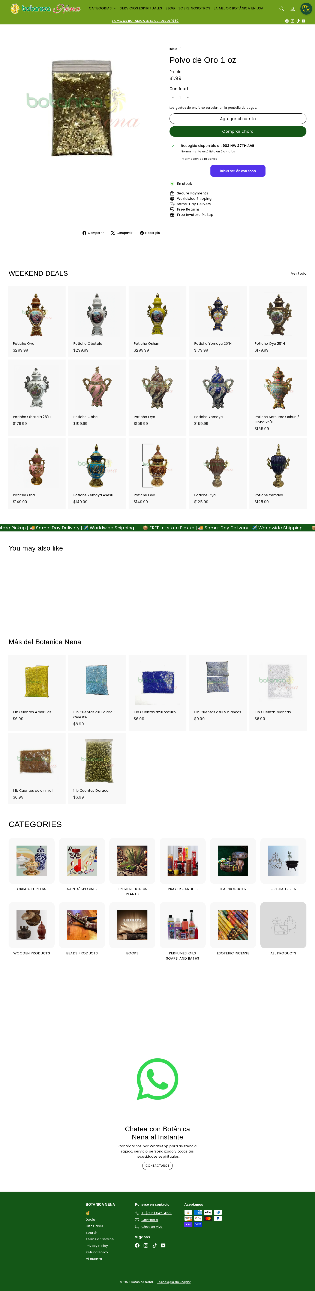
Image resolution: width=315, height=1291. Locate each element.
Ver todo (298, 273)
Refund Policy (97, 1252)
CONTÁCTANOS (158, 1165)
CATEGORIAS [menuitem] (100, 8)
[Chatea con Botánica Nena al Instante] (157, 1079)
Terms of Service (100, 1239)
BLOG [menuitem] (170, 8)
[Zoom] (82, 108)
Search (91, 1232)
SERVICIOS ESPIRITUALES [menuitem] (141, 8)
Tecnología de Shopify (173, 1282)
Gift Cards (94, 1226)
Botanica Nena (58, 642)
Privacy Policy (97, 1245)
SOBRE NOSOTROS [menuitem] (194, 8)
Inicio (174, 49)
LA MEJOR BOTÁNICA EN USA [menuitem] (238, 8)
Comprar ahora (238, 131)
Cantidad (179, 88)
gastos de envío (188, 108)
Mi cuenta (94, 1258)
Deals (90, 1219)
